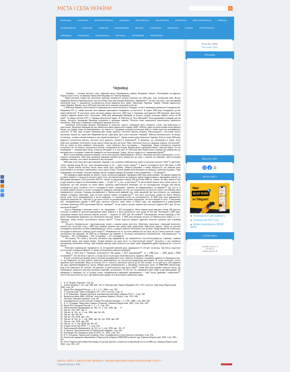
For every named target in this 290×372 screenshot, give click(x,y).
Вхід (216, 47)
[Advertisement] (120, 63)
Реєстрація (207, 47)
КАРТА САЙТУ (65, 360)
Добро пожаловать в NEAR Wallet (207, 225)
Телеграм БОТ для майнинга (209, 215)
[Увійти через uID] (204, 167)
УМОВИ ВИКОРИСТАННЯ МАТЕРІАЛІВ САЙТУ (132, 360)
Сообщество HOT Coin (206, 220)
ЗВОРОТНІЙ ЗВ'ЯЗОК (89, 360)
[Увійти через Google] (215, 167)
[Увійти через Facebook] (209, 167)
